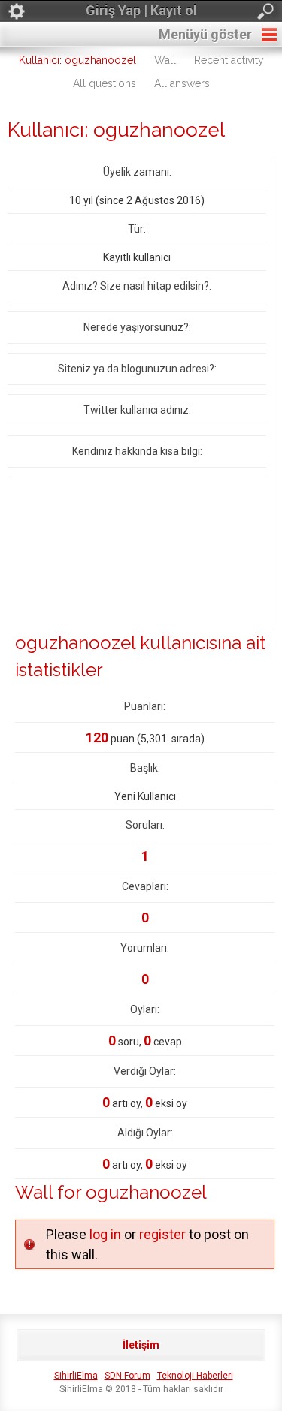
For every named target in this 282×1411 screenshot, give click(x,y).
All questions (104, 83)
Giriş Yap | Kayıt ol (141, 10)
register (162, 1234)
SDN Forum (127, 1375)
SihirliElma (76, 1375)
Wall (165, 60)
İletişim (141, 1345)
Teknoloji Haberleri (195, 1375)
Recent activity (229, 60)
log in (105, 1234)
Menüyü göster (205, 34)
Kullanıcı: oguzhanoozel (77, 60)
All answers (182, 83)
